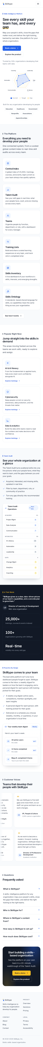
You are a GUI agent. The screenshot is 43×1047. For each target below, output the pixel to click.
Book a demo (10, 48)
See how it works (12, 316)
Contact (6, 1028)
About (5, 1021)
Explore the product (13, 54)
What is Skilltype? (11, 889)
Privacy (26, 1021)
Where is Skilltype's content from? (16, 919)
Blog (4, 1025)
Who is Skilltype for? (13, 910)
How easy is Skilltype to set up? (18, 929)
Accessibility (28, 1028)
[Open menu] (38, 3)
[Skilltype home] (7, 3)
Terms (25, 1025)
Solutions (26, 1007)
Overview (26, 1003)
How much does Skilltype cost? (18, 936)
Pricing (25, 1011)
